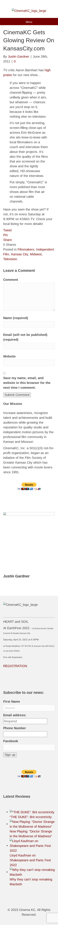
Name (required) (15, 318)
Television (10, 259)
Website (9, 356)
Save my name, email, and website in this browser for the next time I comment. (26, 382)
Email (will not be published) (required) (25, 337)
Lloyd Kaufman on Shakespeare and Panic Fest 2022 (30, 860)
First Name (11, 701)
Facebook (10, 741)
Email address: (14, 715)
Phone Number (14, 728)
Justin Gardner (16, 576)
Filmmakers (26, 249)
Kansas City (19, 254)
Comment (10, 279)
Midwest (36, 254)
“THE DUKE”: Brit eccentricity (31, 817)
